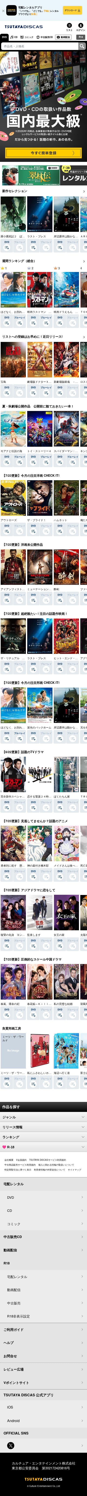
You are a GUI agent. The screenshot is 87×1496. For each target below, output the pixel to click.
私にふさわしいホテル (40, 1073)
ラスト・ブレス (36, 236)
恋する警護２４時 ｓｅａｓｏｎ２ (48, 796)
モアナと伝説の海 (11, 451)
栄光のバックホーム (39, 727)
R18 (81, 36)
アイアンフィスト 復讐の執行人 (21, 589)
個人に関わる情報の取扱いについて (56, 1164)
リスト (69, 30)
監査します (34, 934)
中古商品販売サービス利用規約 (20, 1164)
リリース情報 (12, 1127)
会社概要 (8, 1159)
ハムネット (60, 520)
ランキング (10, 1137)
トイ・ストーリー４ (39, 451)
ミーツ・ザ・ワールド (14, 1073)
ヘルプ (9, 1342)
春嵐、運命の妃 (10, 1004)
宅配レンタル (17, 1276)
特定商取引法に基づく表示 (17, 1169)
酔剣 (56, 589)
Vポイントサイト (16, 1382)
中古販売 (14, 1303)
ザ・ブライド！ (36, 520)
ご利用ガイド (14, 1329)
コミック (29, 37)
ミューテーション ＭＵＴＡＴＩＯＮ (50, 589)
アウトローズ (9, 520)
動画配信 (65, 37)
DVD (4, 37)
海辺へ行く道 (62, 1073)
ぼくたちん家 (62, 796)
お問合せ (10, 1355)
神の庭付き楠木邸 (38, 865)
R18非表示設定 (18, 1316)
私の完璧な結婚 (63, 1004)
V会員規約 (21, 1159)
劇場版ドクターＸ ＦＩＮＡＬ (46, 381)
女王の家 (59, 934)
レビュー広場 (14, 1369)
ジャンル (9, 1117)
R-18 (10, 1147)
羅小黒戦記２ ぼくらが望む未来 (21, 236)
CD (15, 37)
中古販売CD (47, 37)
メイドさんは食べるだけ (68, 865)
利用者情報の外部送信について (49, 1169)
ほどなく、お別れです (14, 311)
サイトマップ (74, 1169)
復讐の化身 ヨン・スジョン (18, 934)
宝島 (3, 381)
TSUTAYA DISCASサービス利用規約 (47, 1159)
